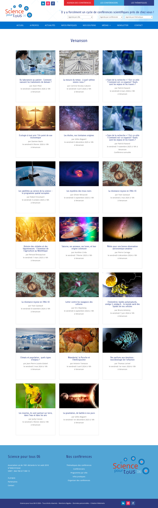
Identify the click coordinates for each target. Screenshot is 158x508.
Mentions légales (65, 503)
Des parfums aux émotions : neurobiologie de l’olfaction (122, 358)
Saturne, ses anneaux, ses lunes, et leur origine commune (79, 247)
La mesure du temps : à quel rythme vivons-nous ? (79, 81)
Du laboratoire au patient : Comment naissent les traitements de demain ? (35, 81)
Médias (105, 25)
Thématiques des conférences (79, 465)
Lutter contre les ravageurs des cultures (79, 303)
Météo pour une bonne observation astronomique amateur (122, 247)
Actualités (50, 25)
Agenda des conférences (79, 2)
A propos (34, 25)
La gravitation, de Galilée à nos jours (79, 413)
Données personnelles (81, 503)
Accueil (20, 25)
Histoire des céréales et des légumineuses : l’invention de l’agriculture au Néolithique (35, 248)
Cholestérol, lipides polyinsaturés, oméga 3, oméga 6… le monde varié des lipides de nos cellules (122, 304)
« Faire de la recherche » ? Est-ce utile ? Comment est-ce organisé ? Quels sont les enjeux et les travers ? (122, 82)
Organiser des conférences (79, 480)
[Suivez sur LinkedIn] (43, 3)
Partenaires (12, 482)
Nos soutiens (89, 25)
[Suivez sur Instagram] (48, 3)
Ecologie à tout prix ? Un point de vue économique (35, 136)
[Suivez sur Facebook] (53, 3)
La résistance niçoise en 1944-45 (36, 302)
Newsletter (122, 25)
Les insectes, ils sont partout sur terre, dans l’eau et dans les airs (35, 414)
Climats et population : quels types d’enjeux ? (35, 358)
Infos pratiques (69, 25)
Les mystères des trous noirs (79, 191)
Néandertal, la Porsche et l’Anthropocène (79, 358)
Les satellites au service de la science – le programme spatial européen (36, 192)
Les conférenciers (109, 2)
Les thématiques (139, 2)
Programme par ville (79, 473)
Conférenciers (79, 469)
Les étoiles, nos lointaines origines (79, 135)
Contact (138, 25)
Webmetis (101, 503)
